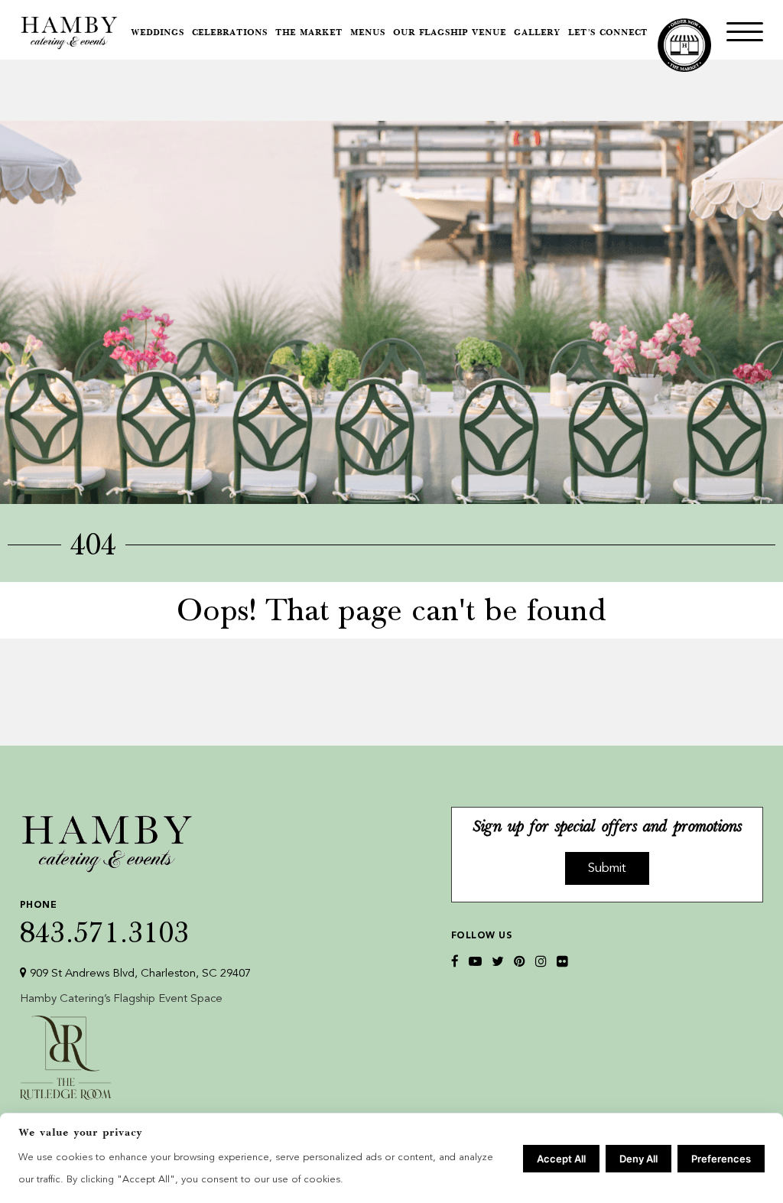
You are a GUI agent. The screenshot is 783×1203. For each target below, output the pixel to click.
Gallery (537, 33)
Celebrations (230, 33)
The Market (309, 33)
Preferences (721, 1159)
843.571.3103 (105, 923)
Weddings (157, 33)
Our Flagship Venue (449, 33)
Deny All (638, 1159)
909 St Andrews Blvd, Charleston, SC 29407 (139, 974)
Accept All (561, 1159)
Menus (367, 33)
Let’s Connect (608, 33)
